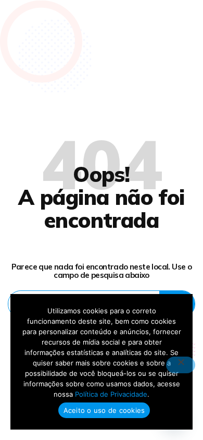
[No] (180, 365)
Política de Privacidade (111, 394)
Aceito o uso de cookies (104, 410)
